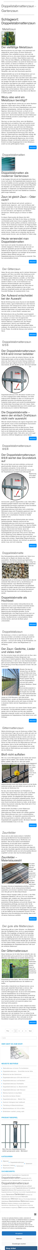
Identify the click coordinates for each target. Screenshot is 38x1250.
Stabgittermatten (26, 1203)
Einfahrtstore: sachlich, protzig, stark (13, 1111)
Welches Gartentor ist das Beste (12, 1093)
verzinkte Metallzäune (6, 1207)
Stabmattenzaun (5, 1205)
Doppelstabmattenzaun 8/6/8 (16, 447)
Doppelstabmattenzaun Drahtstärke (13, 1084)
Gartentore (29, 1163)
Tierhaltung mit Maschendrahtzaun (13, 1105)
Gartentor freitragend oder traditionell (14, 1102)
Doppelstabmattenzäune (6, 1192)
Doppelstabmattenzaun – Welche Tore (14, 1099)
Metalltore (32, 1201)
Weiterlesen (33, 147)
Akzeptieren (19, 1233)
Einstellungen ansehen (19, 1244)
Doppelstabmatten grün (6, 1180)
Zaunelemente (25, 1207)
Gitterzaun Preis (22, 1199)
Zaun (20, 1207)
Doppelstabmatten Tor (17, 1180)
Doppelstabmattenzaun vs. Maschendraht (15, 1087)
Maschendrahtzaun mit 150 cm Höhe (14, 1108)
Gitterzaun (14, 1198)
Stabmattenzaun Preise (14, 1205)
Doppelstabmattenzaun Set (8, 1190)
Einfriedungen (16, 1192)
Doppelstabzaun (12, 631)
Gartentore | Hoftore (9, 1165)
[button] (35, 1214)
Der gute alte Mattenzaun (18, 925)
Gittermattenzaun (13, 727)
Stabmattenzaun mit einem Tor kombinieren (15, 1068)
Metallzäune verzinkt (17, 1203)
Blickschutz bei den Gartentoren (12, 1074)
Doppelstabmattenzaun (17, 1162)
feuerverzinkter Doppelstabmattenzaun (27, 1192)
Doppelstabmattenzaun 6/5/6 (16, 343)
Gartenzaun (20, 1166)
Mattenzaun (25, 1201)
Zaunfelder (9, 832)
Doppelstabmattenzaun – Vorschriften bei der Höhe (18, 1071)
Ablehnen (19, 1239)
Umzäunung (30, 1205)
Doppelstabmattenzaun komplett (8, 1188)
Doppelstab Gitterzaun (6, 1175)
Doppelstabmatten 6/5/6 (26, 1178)
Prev (7, 1031)
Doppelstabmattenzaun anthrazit (23, 1186)
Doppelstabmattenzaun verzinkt (23, 1190)
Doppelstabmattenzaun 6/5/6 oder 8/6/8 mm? (16, 1077)
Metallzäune (10, 1203)
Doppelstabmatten (13, 154)
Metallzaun (9, 29)
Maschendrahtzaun (8, 1168)
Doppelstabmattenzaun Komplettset (25, 1188)
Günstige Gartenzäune (31, 1199)
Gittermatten (24, 1196)
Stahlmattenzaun (23, 1205)
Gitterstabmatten (5, 1199)
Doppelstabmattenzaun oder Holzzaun (14, 1090)
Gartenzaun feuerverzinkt (15, 1196)
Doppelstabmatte (12, 552)
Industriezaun (5, 1201)
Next (30, 1031)
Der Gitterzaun (11, 268)
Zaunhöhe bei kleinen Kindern (11, 1096)
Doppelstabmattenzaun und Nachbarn (14, 1080)
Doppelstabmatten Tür (27, 1180)
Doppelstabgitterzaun (16, 1175)
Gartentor (3, 1194)
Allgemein (6, 1161)
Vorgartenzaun (14, 1207)
